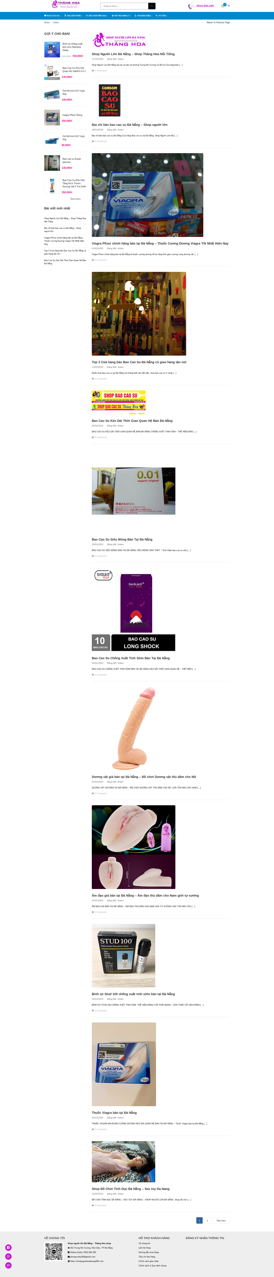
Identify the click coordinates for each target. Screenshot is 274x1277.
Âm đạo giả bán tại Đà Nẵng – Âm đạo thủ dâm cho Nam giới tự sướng (145, 895)
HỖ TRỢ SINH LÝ (122, 16)
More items (75, 199)
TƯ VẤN (162, 16)
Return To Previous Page (218, 22)
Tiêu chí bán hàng (147, 1257)
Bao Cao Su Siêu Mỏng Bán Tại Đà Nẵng (122, 539)
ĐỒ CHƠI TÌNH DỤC (98, 16)
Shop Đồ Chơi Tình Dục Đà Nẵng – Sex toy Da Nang (131, 1189)
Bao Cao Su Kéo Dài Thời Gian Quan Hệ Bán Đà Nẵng (132, 420)
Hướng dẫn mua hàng (149, 1252)
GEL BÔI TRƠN (74, 16)
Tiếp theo (221, 1220)
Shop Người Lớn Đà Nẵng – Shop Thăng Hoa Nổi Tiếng (133, 54)
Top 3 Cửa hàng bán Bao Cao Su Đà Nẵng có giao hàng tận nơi (139, 362)
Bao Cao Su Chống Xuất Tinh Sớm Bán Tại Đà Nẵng (131, 658)
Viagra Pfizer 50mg (72, 115)
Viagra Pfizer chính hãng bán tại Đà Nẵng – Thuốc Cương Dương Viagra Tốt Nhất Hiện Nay (160, 243)
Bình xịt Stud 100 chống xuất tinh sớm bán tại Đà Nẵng (133, 994)
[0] (222, 6)
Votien (120, 59)
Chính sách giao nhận (149, 1261)
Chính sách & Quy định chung (152, 1265)
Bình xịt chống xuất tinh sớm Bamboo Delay (72, 46)
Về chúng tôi (144, 1243)
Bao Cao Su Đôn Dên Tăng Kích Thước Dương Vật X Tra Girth (74, 183)
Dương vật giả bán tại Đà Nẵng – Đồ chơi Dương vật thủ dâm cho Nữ (144, 777)
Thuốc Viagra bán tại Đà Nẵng (114, 1112)
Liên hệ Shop (145, 1248)
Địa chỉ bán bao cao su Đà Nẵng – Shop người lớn (129, 124)
